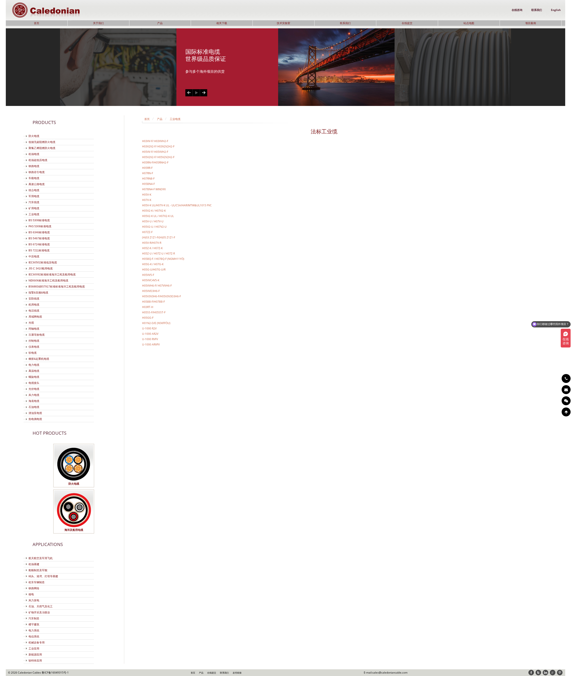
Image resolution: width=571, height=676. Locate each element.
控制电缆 (34, 340)
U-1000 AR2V (150, 334)
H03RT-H (147, 307)
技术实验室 (283, 23)
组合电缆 (34, 190)
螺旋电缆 (34, 376)
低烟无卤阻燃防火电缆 (42, 142)
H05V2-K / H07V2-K (154, 211)
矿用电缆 (34, 208)
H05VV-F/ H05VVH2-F (155, 152)
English (556, 10)
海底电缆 (34, 401)
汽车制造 (34, 618)
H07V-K (146, 200)
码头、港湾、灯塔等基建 (43, 576)
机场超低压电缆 (38, 160)
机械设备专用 (37, 642)
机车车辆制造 (37, 582)
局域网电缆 (35, 316)
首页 (36, 23)
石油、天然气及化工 (41, 606)
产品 (160, 23)
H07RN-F (147, 173)
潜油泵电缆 (35, 413)
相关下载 (221, 23)
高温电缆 (34, 370)
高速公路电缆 (37, 184)
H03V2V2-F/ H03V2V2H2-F (158, 146)
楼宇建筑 (34, 624)
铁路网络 (34, 588)
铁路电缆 (34, 166)
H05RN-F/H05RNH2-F (155, 162)
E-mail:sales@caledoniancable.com (386, 672)
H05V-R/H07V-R (151, 243)
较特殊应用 (35, 660)
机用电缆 (34, 304)
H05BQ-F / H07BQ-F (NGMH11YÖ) (163, 259)
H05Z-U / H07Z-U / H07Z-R (158, 253)
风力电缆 (34, 395)
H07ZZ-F (147, 232)
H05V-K (146, 194)
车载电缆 (34, 178)
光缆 (31, 322)
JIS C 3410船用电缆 (41, 268)
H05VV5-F (148, 275)
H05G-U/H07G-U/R (154, 269)
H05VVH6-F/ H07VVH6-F (157, 285)
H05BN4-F (148, 184)
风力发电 (34, 600)
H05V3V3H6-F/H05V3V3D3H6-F (161, 296)
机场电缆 (34, 154)
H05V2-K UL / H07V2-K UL (158, 216)
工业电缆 (34, 214)
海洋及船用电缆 (73, 530)
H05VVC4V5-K (150, 280)
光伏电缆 (34, 389)
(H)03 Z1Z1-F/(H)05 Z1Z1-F (158, 237)
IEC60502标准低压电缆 (43, 262)
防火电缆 (34, 136)
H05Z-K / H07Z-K (152, 248)
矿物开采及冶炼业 (39, 612)
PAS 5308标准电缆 (40, 226)
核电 (31, 594)
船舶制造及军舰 (38, 570)
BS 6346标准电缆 (39, 232)
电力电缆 (34, 364)
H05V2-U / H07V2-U (154, 227)
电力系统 (34, 630)
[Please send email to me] (566, 389)
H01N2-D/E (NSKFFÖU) (156, 323)
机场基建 (34, 564)
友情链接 (237, 672)
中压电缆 (34, 256)
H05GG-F (147, 318)
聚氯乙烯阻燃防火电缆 (42, 148)
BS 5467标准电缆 (39, 238)
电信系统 (34, 636)
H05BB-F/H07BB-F (153, 302)
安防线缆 (34, 298)
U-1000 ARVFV (151, 344)
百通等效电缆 (37, 334)
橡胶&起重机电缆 (39, 358)
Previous (188, 92)
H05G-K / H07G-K (152, 264)
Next (203, 92)
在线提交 (407, 23)
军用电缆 (34, 196)
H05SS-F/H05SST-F (154, 312)
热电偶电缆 (35, 419)
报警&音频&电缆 (38, 292)
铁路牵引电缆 (37, 172)
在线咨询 (517, 10)
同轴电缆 (34, 328)
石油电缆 (34, 407)
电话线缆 (34, 310)
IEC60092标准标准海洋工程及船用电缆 (52, 274)
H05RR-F (147, 168)
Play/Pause (196, 92)
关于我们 (98, 23)
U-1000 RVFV (150, 339)
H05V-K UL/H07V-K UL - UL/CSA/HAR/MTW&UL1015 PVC (177, 205)
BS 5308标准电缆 (39, 220)
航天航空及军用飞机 (41, 558)
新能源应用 (35, 654)
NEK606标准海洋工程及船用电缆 (48, 280)
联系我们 (536, 10)
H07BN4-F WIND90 (154, 189)
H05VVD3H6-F (151, 291)
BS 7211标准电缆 (39, 250)
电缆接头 (34, 383)
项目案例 (530, 23)
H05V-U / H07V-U (152, 221)
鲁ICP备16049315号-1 (55, 672)
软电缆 (33, 352)
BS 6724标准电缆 (39, 244)
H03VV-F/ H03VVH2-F (155, 141)
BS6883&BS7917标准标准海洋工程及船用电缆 (57, 286)
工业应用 (34, 648)
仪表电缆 (34, 346)
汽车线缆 (34, 202)
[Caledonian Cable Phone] (566, 378)
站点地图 (468, 23)
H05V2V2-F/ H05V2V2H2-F (158, 157)
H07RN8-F (148, 178)
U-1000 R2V (149, 328)
